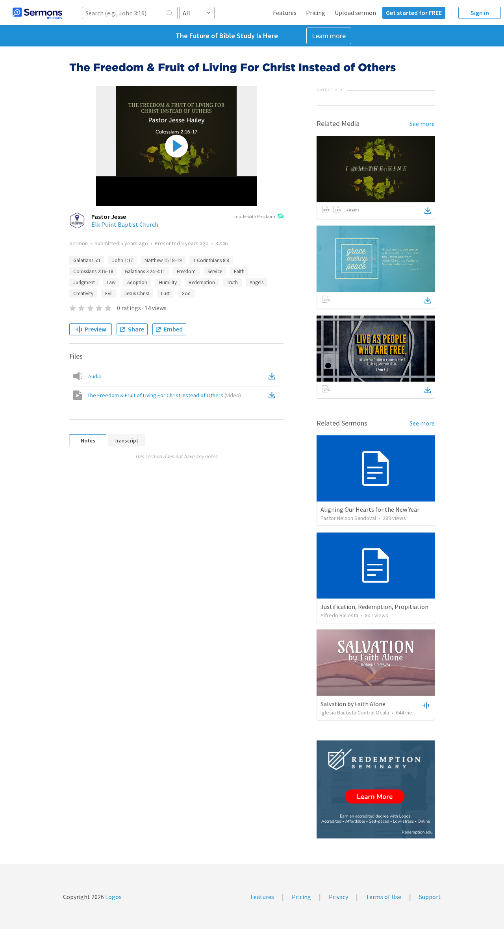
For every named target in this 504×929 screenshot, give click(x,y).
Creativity (83, 293)
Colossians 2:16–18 (93, 271)
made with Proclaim (254, 216)
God (186, 293)
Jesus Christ (136, 293)
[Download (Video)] (273, 395)
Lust (165, 293)
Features (284, 13)
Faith (239, 271)
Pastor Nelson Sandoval (348, 518)
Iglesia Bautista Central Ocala (355, 712)
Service (215, 271)
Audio (95, 376)
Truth (232, 282)
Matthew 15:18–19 (163, 260)
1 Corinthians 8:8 (211, 260)
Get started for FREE (414, 13)
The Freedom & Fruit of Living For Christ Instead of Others (164, 395)
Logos (113, 897)
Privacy (338, 897)
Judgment (84, 282)
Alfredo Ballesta (339, 615)
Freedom (186, 271)
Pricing (315, 13)
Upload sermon (355, 13)
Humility (168, 282)
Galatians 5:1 (86, 260)
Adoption (137, 282)
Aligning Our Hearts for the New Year (370, 509)
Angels (256, 282)
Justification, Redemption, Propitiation (374, 607)
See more (422, 124)
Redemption (202, 282)
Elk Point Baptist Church (124, 224)
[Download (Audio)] (273, 376)
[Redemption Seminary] (376, 789)
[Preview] (425, 705)
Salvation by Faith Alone (353, 704)
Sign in (480, 13)
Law (111, 282)
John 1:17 (122, 260)
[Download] (427, 210)
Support (430, 897)
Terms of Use (383, 897)
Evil (109, 293)
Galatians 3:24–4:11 (145, 271)
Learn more (329, 35)
